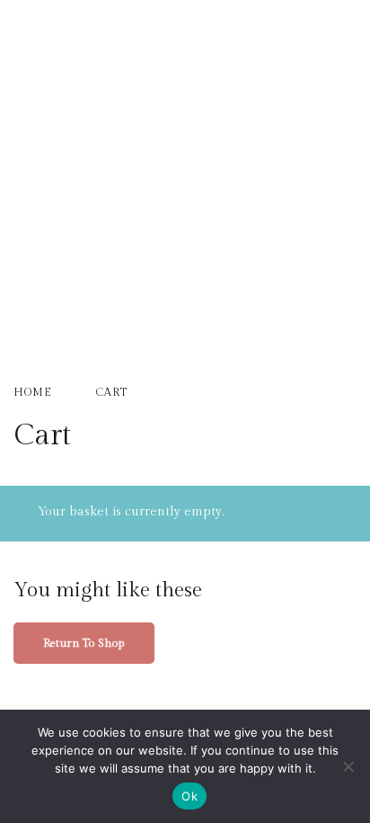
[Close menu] (336, 33)
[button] (185, 77)
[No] (348, 766)
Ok (189, 796)
